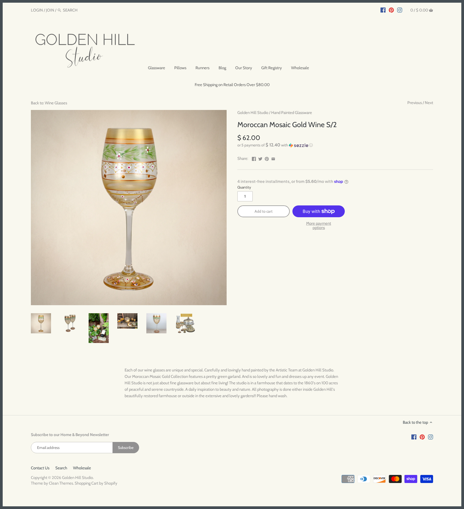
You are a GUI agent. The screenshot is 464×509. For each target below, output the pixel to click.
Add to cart (264, 211)
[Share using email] (273, 158)
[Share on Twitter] (260, 158)
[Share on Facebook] (254, 158)
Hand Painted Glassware (291, 112)
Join (50, 10)
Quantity (244, 187)
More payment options (318, 225)
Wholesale (82, 468)
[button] (335, 145)
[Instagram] (399, 10)
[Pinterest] (391, 10)
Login (37, 10)
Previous (414, 102)
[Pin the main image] (267, 158)
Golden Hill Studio (252, 112)
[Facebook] (383, 10)
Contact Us (40, 468)
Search (61, 468)
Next (429, 102)
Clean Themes (61, 483)
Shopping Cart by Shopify (96, 483)
